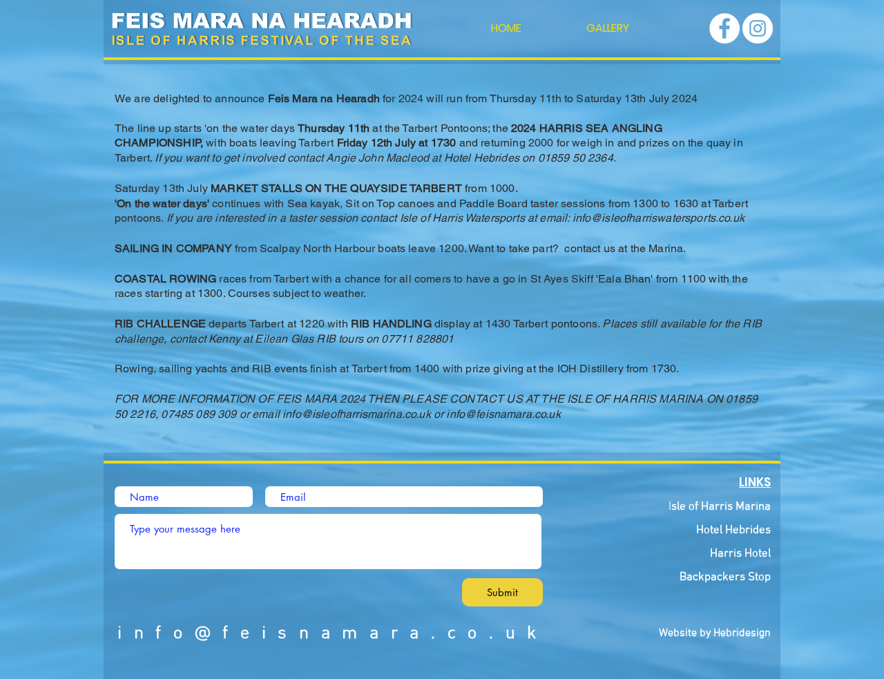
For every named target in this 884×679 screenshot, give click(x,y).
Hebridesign (742, 633)
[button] (607, 28)
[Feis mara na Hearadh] (724, 28)
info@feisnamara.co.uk (503, 414)
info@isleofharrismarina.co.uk (356, 414)
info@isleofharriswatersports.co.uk (658, 217)
